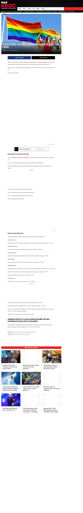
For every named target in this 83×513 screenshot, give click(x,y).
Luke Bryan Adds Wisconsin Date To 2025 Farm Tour (10, 409)
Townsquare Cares (62, 11)
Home (19, 8)
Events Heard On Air (22, 334)
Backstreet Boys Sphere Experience (14, 11)
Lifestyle (28, 334)
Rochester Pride (42, 62)
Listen (29, 8)
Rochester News (39, 11)
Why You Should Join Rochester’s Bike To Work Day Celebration (52, 388)
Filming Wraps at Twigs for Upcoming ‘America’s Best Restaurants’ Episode (51, 366)
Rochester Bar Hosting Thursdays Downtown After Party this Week (10, 366)
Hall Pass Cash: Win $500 (29, 11)
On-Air (24, 8)
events (14, 332)
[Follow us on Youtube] (62, 8)
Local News (47, 11)
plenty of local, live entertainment (21, 157)
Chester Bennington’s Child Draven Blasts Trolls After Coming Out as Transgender (30, 410)
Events (37, 8)
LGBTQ (17, 332)
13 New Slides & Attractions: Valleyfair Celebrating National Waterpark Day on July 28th (10, 388)
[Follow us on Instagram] (55, 8)
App (33, 8)
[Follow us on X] (59, 8)
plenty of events (18, 236)
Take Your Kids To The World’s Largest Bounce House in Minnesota (31, 388)
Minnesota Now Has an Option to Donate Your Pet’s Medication (31, 366)
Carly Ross (7, 50)
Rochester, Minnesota (31, 332)
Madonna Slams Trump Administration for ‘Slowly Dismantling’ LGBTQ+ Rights (51, 410)
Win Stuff (44, 8)
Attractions (15, 334)
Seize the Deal (72, 11)
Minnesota (31, 62)
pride (25, 332)
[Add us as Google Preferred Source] (49, 8)
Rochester (26, 62)
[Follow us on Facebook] (52, 8)
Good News (54, 11)
